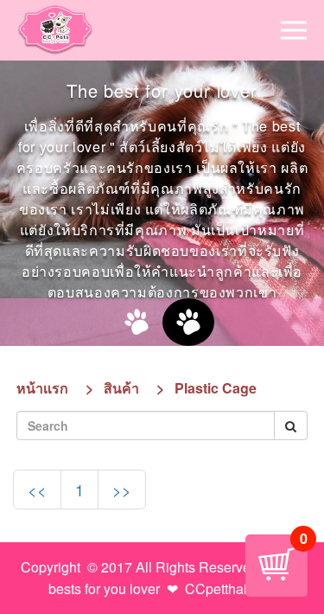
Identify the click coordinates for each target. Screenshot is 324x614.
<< (37, 489)
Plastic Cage (216, 388)
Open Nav (294, 30)
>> (121, 489)
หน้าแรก (42, 388)
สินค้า (121, 388)
